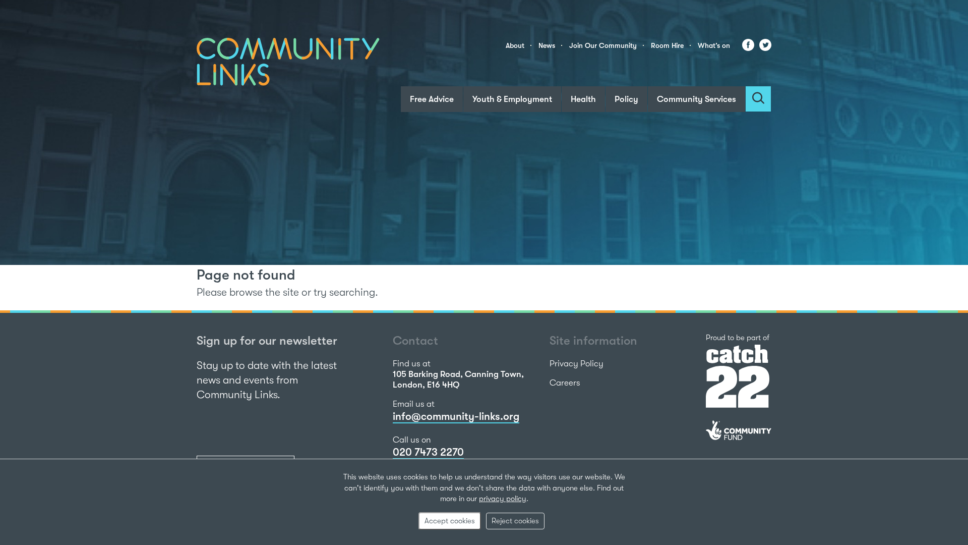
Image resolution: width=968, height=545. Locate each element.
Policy (626, 99)
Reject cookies (515, 520)
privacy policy (502, 498)
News (546, 45)
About (515, 45)
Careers (565, 383)
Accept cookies (450, 520)
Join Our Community (603, 45)
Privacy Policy (576, 363)
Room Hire (667, 45)
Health (583, 99)
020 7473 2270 (428, 452)
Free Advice (432, 99)
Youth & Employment (512, 99)
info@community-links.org (456, 416)
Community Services (696, 99)
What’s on (714, 45)
